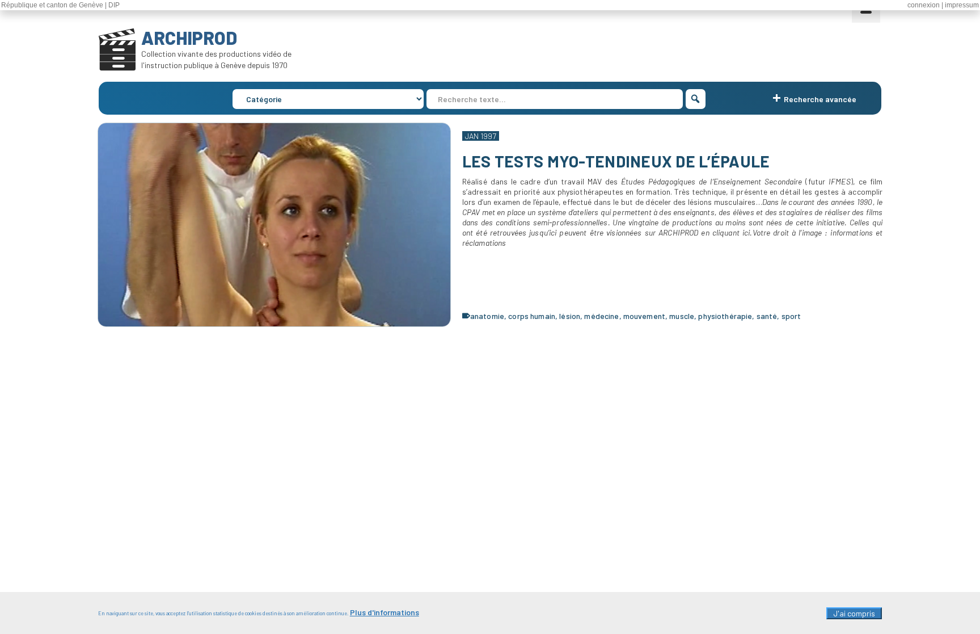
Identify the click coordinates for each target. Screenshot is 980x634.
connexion (923, 5)
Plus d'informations (384, 612)
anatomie (487, 316)
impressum (962, 5)
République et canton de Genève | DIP (60, 5)
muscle (681, 316)
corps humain (531, 316)
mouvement (644, 316)
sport (791, 316)
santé (767, 316)
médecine (601, 316)
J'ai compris (854, 613)
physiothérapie (725, 316)
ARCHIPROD (189, 37)
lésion (569, 316)
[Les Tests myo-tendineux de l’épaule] (274, 225)
